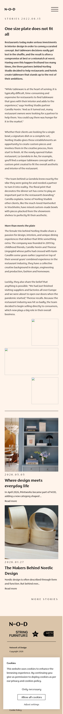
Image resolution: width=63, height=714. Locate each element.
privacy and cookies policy (26, 681)
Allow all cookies (31, 697)
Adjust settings (31, 704)
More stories (44, 599)
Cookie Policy (15, 710)
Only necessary (31, 689)
